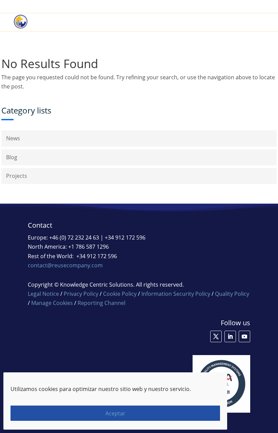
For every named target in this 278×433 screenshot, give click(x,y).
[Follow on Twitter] (216, 336)
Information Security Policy (175, 293)
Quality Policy (232, 293)
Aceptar (115, 413)
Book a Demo (174, 6)
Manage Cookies (52, 303)
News (13, 138)
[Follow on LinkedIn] (230, 336)
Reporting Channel (101, 303)
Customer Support (221, 6)
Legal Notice (43, 293)
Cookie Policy (120, 293)
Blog (11, 157)
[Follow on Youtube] (244, 336)
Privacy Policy (81, 293)
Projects (16, 176)
